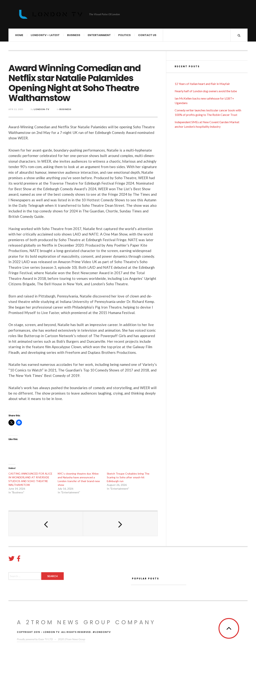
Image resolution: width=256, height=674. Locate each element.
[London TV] (50, 14)
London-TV (41, 109)
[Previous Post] (46, 524)
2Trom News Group (74, 639)
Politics (124, 35)
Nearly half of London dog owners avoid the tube (206, 91)
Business (73, 35)
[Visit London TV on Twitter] (11, 559)
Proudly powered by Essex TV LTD (35, 639)
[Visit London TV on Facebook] (18, 559)
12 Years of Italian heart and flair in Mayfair (202, 83)
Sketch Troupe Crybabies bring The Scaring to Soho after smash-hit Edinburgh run (128, 477)
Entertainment (99, 35)
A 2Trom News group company (86, 622)
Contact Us (147, 35)
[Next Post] (120, 524)
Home (19, 35)
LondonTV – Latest (45, 35)
